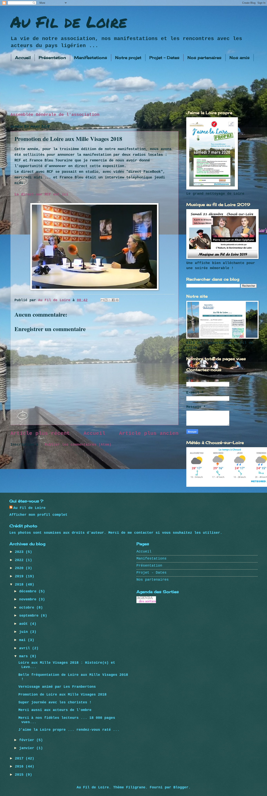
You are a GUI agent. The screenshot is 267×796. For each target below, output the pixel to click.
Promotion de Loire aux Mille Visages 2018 (62, 695)
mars (24, 656)
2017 (20, 759)
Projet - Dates (164, 57)
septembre (30, 616)
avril (25, 648)
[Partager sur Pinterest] (117, 300)
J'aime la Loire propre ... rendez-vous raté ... (68, 730)
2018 (20, 585)
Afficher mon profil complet (38, 515)
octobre (27, 608)
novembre (29, 599)
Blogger (180, 787)
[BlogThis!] (106, 300)
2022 (20, 560)
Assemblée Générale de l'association (54, 114)
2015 (20, 775)
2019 (20, 576)
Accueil (23, 57)
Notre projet (128, 57)
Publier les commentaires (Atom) (78, 445)
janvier (27, 748)
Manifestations (90, 57)
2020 (20, 568)
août (24, 624)
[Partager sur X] (110, 300)
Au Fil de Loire (68, 21)
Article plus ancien (148, 433)
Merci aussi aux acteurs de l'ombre (54, 710)
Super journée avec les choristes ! (54, 702)
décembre (29, 591)
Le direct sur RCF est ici (41, 194)
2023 (20, 552)
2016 (20, 767)
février (27, 740)
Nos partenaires (204, 57)
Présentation (52, 57)
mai (23, 640)
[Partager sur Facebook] (113, 300)
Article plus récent (40, 433)
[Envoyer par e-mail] (102, 300)
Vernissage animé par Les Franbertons (57, 687)
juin (24, 632)
